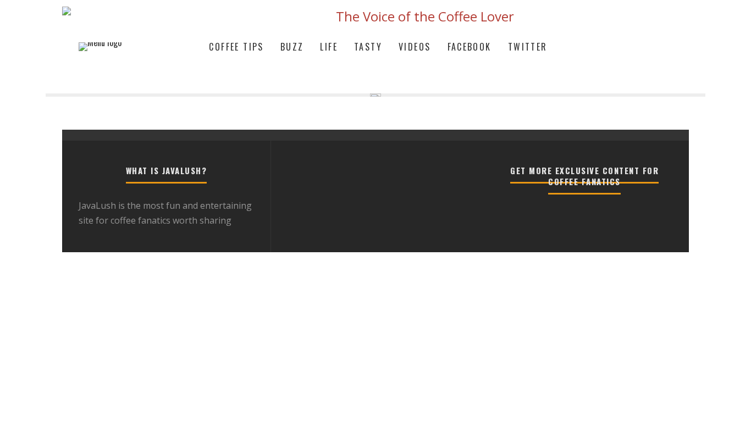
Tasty (368, 46)
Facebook (470, 46)
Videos (414, 46)
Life (329, 46)
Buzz (292, 46)
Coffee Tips (236, 46)
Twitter (528, 46)
